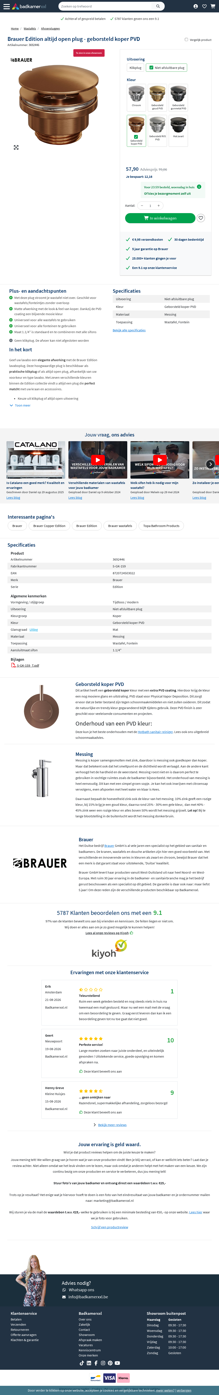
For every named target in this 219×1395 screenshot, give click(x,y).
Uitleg (34, 629)
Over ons (85, 1319)
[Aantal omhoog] (159, 205)
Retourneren (20, 1329)
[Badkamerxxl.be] (29, 6)
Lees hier (195, 1212)
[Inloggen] (195, 6)
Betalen (16, 1319)
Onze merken (88, 1355)
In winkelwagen (162, 218)
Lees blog (13, 497)
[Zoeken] (158, 6)
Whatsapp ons (81, 1289)
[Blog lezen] (35, 460)
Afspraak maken (90, 1340)
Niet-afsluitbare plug (169, 67)
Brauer (17, 526)
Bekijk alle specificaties (129, 330)
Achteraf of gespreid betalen (85, 18)
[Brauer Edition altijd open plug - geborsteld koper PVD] (58, 104)
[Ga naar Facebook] (96, 1363)
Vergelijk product (201, 40)
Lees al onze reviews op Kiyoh (107, 933)
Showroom (87, 1335)
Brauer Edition (86, 526)
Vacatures (86, 1345)
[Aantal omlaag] (142, 205)
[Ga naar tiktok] (82, 1363)
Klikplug (135, 67)
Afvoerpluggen (50, 28)
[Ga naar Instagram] (103, 1363)
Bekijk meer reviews (112, 1125)
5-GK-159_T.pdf (27, 665)
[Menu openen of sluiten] (6, 6)
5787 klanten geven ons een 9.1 (136, 18)
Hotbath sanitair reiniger (155, 732)
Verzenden (18, 1324)
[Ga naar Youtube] (117, 1363)
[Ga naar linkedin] (89, 1363)
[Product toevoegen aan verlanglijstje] (200, 217)
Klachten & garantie (25, 1340)
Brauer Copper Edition (49, 526)
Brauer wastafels (120, 526)
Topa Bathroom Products (161, 526)
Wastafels (30, 28)
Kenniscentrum (90, 1350)
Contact (84, 1329)
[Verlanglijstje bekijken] (204, 6)
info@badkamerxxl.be (88, 1296)
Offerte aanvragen (24, 1335)
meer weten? (165, 1390)
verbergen (184, 1390)
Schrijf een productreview (109, 1227)
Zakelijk (84, 1324)
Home (15, 28)
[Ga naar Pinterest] (110, 1363)
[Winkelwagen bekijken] (213, 6)
